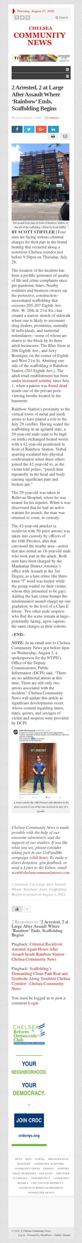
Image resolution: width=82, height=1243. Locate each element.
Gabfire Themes (62, 1235)
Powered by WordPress (39, 1235)
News (18, 1159)
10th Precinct (40, 1178)
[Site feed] (28, 17)
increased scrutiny (37, 380)
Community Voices (27, 1168)
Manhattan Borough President (41, 1188)
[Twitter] (22, 17)
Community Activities (49, 1164)
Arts (28, 1159)
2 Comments (52, 118)
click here (38, 857)
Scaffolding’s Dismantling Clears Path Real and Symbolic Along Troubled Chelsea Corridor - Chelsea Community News (41, 978)
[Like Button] (17, 909)
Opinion (48, 1168)
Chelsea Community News (36, 1231)
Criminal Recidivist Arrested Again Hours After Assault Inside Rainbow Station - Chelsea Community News (39, 951)
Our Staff (46, 1173)
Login (33, 1003)
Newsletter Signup (41, 1192)
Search (63, 17)
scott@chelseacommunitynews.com (41, 872)
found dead (57, 385)
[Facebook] (17, 17)
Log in (21, 1235)
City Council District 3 (47, 1183)
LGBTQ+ (40, 1159)
